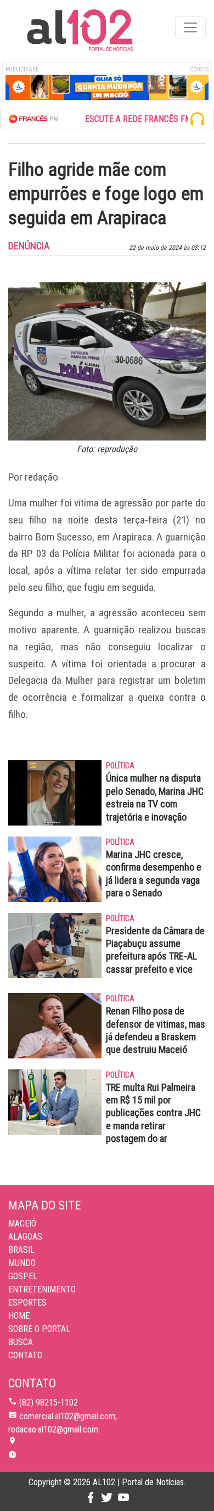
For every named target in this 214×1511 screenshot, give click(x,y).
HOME (19, 1316)
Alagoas (25, 1236)
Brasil (21, 1250)
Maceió (22, 1223)
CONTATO (25, 1355)
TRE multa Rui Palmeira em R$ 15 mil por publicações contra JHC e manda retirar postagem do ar (153, 1113)
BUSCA (20, 1342)
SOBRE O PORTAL (39, 1329)
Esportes (27, 1302)
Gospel (22, 1276)
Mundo (22, 1263)
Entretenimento (42, 1289)
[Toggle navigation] (190, 27)
